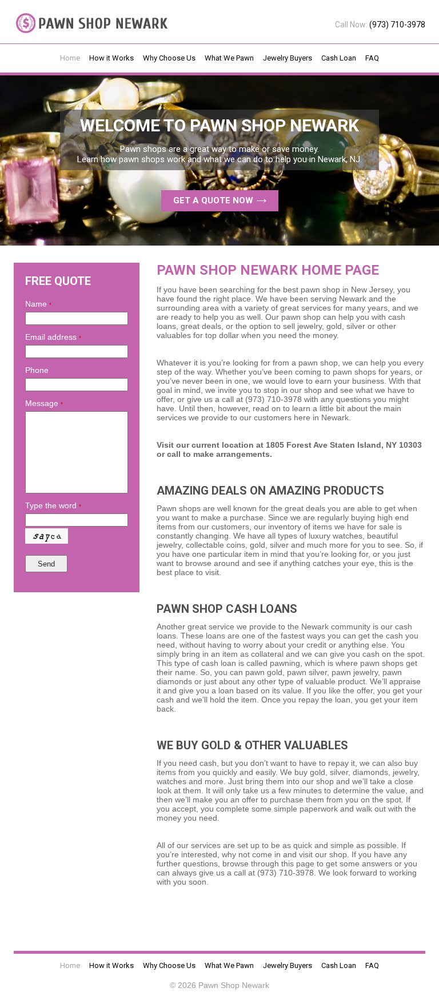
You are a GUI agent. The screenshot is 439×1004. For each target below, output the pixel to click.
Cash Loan (338, 58)
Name (38, 303)
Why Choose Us (169, 58)
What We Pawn (229, 58)
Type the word (53, 505)
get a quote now (214, 200)
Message (44, 403)
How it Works (111, 58)
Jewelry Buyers (287, 58)
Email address (53, 337)
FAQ (372, 58)
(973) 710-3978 (397, 24)
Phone (37, 370)
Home (70, 58)
